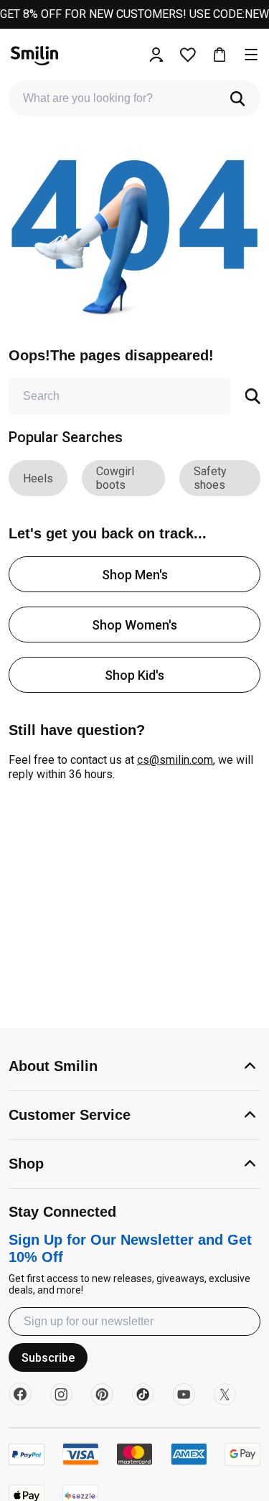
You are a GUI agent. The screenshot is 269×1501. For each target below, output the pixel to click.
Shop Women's (134, 624)
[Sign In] (156, 54)
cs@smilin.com (175, 760)
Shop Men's (135, 574)
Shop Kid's (134, 675)
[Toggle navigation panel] (251, 54)
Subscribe (48, 1358)
